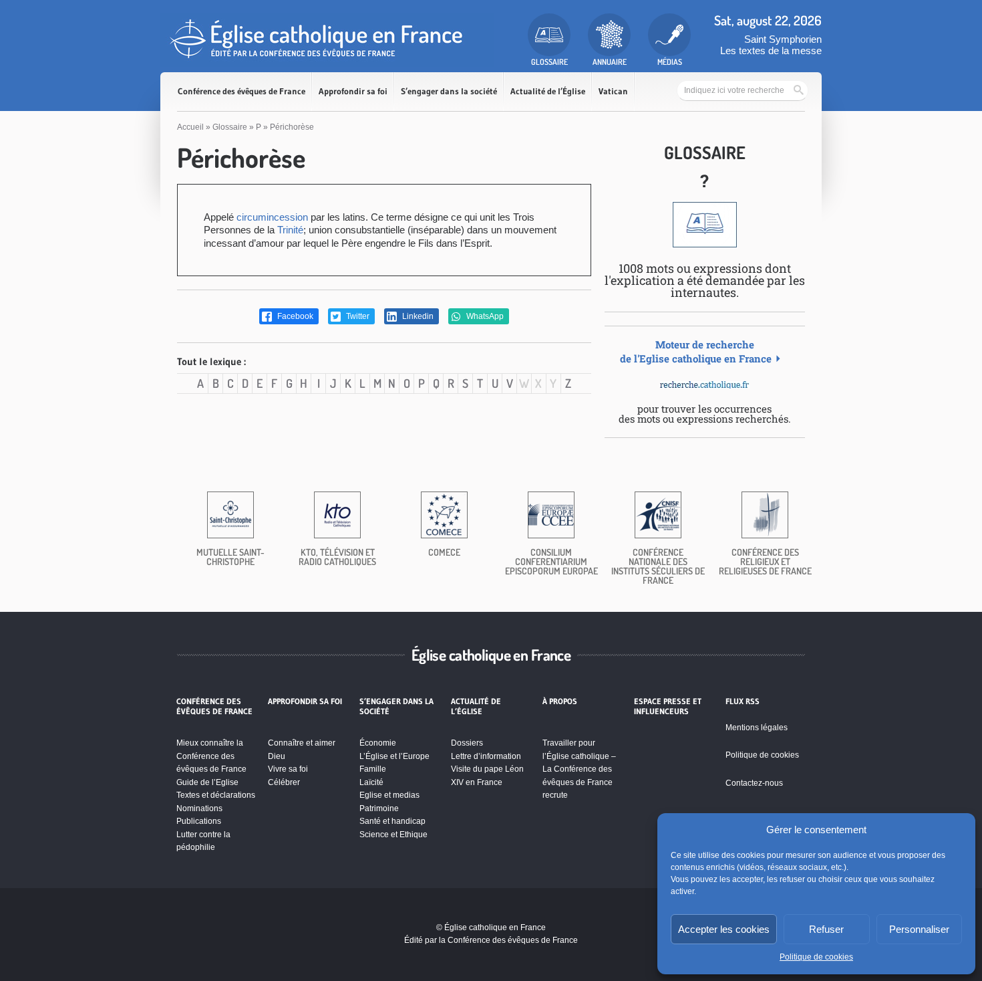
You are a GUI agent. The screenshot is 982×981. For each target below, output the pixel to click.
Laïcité (371, 782)
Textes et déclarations (215, 795)
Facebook (294, 316)
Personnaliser (919, 929)
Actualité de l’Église (547, 91)
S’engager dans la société (449, 91)
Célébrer (284, 782)
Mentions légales (756, 727)
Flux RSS (742, 701)
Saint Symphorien (783, 39)
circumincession (272, 217)
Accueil (190, 127)
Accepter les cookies (724, 929)
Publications (198, 821)
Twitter (356, 316)
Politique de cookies (816, 957)
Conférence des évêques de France (241, 91)
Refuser (826, 929)
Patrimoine (379, 808)
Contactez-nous (754, 783)
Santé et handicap (392, 821)
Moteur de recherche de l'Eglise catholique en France (696, 351)
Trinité (290, 229)
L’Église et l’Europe (394, 756)
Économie (377, 743)
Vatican (613, 91)
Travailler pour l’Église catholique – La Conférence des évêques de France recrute (579, 769)
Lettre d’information (486, 756)
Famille (372, 769)
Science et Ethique (393, 834)
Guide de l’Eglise (207, 782)
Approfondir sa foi (353, 91)
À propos (559, 701)
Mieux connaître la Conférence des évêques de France (211, 756)
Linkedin (417, 316)
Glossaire (229, 127)
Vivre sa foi (288, 769)
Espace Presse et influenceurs (667, 706)
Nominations (199, 808)
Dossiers (467, 743)
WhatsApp (484, 316)
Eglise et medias (389, 795)
